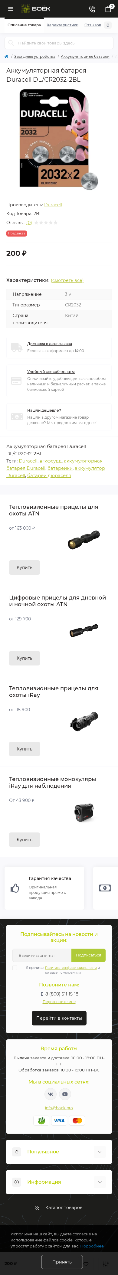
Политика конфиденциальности (71, 968)
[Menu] (11, 9)
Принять (62, 1262)
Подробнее (92, 1246)
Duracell (53, 205)
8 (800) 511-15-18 (61, 994)
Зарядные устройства (34, 56)
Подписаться (88, 955)
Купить (24, 567)
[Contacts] (91, 9)
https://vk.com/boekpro (50, 1094)
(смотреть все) (67, 280)
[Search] (11, 43)
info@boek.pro (59, 1108)
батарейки (60, 468)
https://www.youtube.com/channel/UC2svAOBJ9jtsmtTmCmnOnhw (65, 1094)
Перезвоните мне (59, 1001)
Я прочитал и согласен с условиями (63, 970)
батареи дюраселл (49, 475)
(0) (29, 223)
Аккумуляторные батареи (85, 56)
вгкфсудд (51, 461)
